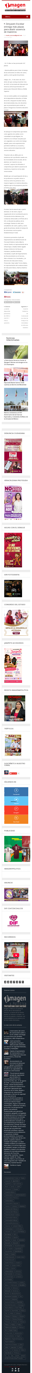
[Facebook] (15, 1369)
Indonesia (18, 1271)
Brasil (6, 1186)
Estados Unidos (16, 1265)
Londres (21, 1282)
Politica (7, 1324)
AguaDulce (8, 1183)
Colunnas (7, 1226)
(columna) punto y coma (11, 1178)
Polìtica (19, 1324)
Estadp (7, 1268)
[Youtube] (18, 1371)
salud (20, 1344)
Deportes (7, 1240)
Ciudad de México (10, 1192)
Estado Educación (9, 1257)
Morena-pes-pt (16, 1293)
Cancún (12, 1186)
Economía (21, 1240)
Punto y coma (13, 1330)
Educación (15, 1243)
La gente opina (9, 1277)
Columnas (22, 1206)
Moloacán (7, 1291)
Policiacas (7, 1322)
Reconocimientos (9, 1336)
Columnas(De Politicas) (11, 1217)
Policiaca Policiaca (17, 1319)
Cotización (8, 1231)
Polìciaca (7, 1319)
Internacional (8, 1274)
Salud (6, 1347)
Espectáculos (18, 1251)
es (5, 1248)
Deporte (15, 1237)
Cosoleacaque (9, 1229)
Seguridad (13, 1347)
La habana (19, 1277)
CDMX (18, 1186)
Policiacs (15, 1322)
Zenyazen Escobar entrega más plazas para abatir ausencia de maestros (14, 27)
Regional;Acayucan (17, 1339)
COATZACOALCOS (20, 1195)
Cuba (14, 1231)
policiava (22, 1322)
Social (20, 1347)
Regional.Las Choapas (11, 1344)
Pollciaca (21, 1327)
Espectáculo (18, 1248)
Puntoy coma (8, 1333)
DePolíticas (8, 1237)
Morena (7, 1293)
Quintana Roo (18, 1333)
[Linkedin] (15, 1371)
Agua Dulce (16, 1181)
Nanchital (19, 1302)
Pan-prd (7, 1310)
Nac (21, 1296)
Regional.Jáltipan (9, 1341)
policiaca (18, 1313)
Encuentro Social (19, 1245)
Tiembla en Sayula (15, 1165)
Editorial (12, 1366)
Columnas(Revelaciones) (11, 1223)
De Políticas (8, 1234)
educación (7, 1243)
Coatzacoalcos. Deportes (11, 1203)
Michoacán (14, 1285)
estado (7, 1254)
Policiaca (7, 1316)
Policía (11, 1313)
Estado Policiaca (9, 1262)
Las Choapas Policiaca (11, 1282)
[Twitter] (18, 1369)
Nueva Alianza (9, 1307)
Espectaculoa (8, 1251)
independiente (9, 1271)
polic (6, 1313)
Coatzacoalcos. (9, 1200)
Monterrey (15, 1291)
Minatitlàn (7, 1288)
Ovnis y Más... (19, 1307)
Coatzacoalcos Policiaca (11, 1198)
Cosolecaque (18, 1229)
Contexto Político (17, 1226)
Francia (13, 1268)
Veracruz (16, 1350)
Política (13, 1324)
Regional (7, 1339)
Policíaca (14, 1316)
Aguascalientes (17, 1183)
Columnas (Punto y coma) (12, 1215)
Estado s (18, 1262)
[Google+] (12, 1371)
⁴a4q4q (22, 1178)
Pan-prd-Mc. (15, 1310)
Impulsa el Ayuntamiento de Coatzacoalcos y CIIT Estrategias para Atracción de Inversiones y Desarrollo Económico (15, 1054)
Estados (7, 1265)
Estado (13, 1254)
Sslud (6, 1350)
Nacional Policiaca (10, 1302)
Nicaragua (21, 1305)
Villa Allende (8, 1353)
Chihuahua (8, 1189)
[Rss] (12, 1369)
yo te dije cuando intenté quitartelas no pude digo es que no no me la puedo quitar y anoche (15, 1357)
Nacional (14, 1299)
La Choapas (17, 1274)
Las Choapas (8, 1279)
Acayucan (7, 1181)
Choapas (15, 1189)
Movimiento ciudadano (11, 1296)
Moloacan (15, 1288)
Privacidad (6, 1366)
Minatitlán (22, 1285)
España (11, 1248)
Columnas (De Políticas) (11, 1212)
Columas (7, 1206)
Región (18, 1336)
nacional (7, 1299)
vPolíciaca (16, 1353)
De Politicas (21, 1231)
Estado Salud (20, 1257)
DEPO (15, 1234)
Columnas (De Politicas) (11, 1209)
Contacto (18, 1366)
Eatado (14, 1240)
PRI (6, 1330)
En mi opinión (8, 1245)
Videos (23, 1350)
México (7, 1285)
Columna (14, 1206)
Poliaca (23, 1310)
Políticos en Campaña (11, 1327)
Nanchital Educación (10, 1305)
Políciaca (21, 1316)
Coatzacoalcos (9, 1195)
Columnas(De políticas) (11, 1220)
